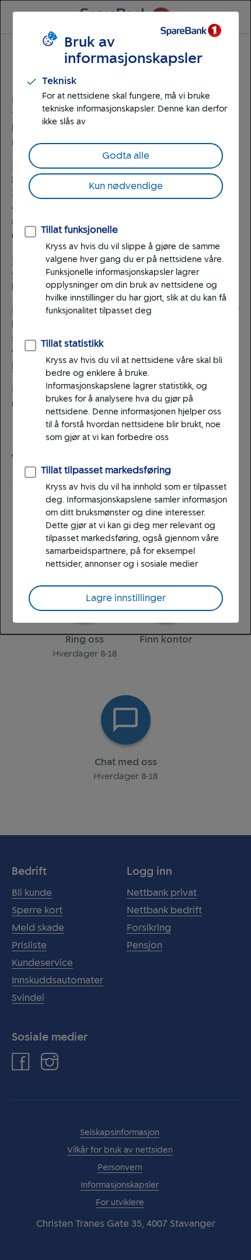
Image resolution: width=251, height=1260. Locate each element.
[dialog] (125, 317)
